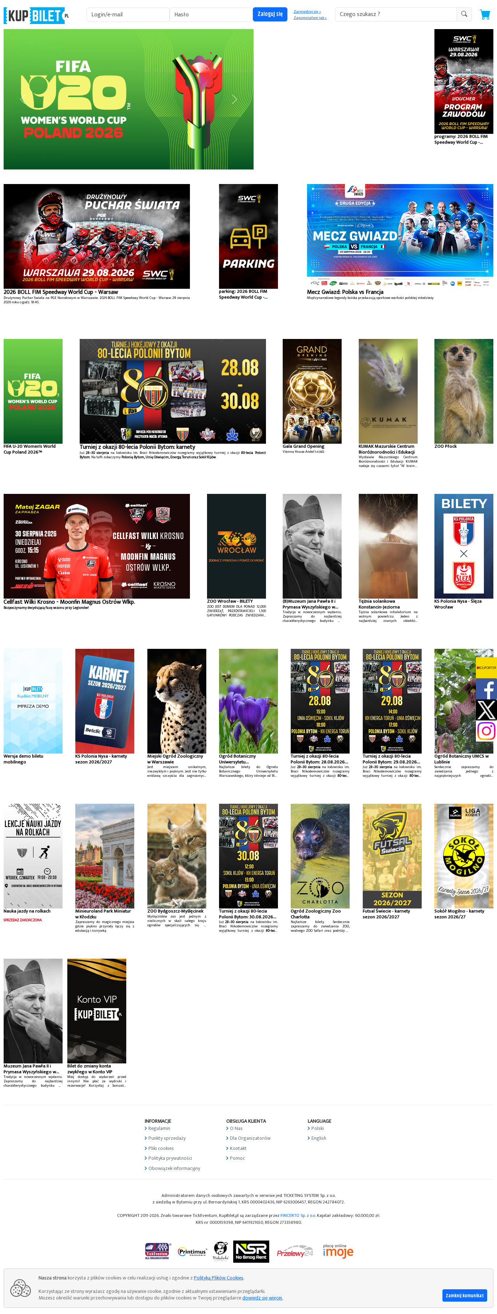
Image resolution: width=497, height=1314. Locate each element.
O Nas (236, 1128)
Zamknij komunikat (465, 1296)
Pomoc (237, 1158)
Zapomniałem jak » (310, 18)
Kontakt (238, 1148)
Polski (317, 1128)
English (318, 1138)
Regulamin (159, 1128)
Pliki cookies (161, 1148)
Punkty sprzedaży (167, 1138)
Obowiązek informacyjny (174, 1168)
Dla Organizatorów (250, 1138)
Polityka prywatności (170, 1158)
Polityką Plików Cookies (218, 1278)
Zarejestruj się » (307, 11)
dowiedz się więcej (262, 1298)
